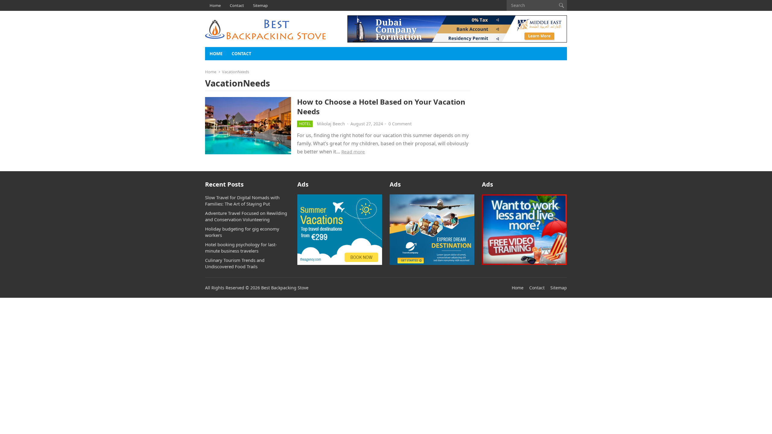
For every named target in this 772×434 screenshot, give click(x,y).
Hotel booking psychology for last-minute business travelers (241, 247)
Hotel (305, 123)
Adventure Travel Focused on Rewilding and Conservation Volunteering (246, 216)
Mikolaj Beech (331, 124)
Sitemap (260, 5)
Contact (237, 5)
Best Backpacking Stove (284, 288)
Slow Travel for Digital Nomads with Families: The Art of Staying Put (242, 200)
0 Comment (400, 124)
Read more (353, 152)
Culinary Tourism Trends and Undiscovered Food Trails (234, 263)
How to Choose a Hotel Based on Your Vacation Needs (381, 106)
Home (215, 5)
